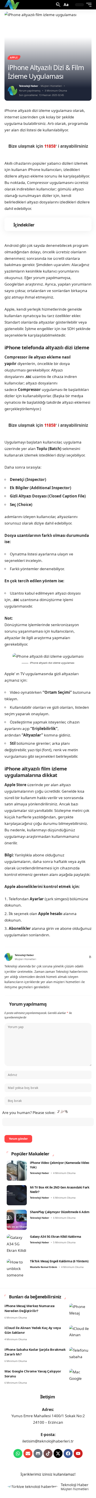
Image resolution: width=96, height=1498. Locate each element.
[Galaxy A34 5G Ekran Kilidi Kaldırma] (17, 1244)
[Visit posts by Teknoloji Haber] (12, 90)
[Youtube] (78, 1453)
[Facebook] (56, 957)
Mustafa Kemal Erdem (43, 1267)
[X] (62, 957)
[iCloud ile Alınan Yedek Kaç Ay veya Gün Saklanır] (80, 1332)
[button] (57, 4)
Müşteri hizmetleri (75, 1489)
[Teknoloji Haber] (12, 4)
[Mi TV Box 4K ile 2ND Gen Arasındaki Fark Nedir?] (17, 1195)
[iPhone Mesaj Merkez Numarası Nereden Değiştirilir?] (80, 1310)
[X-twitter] (58, 1453)
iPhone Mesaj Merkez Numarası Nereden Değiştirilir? (29, 1308)
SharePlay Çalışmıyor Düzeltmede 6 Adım (59, 1212)
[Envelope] (27, 1453)
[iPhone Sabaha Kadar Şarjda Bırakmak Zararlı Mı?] (80, 1354)
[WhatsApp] (84, 957)
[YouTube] (67, 957)
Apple (14, 57)
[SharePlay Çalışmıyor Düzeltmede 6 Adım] (17, 1220)
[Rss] (90, 957)
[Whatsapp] (17, 1453)
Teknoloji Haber (28, 85)
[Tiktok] (48, 1453)
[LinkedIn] (79, 957)
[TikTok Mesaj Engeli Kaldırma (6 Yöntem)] (17, 1269)
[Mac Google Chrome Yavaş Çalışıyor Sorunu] (80, 1375)
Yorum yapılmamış (29, 90)
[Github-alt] (37, 1453)
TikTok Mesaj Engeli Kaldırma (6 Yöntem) (59, 1261)
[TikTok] (73, 957)
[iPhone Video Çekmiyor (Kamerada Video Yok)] (17, 1171)
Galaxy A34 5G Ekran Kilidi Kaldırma (55, 1236)
